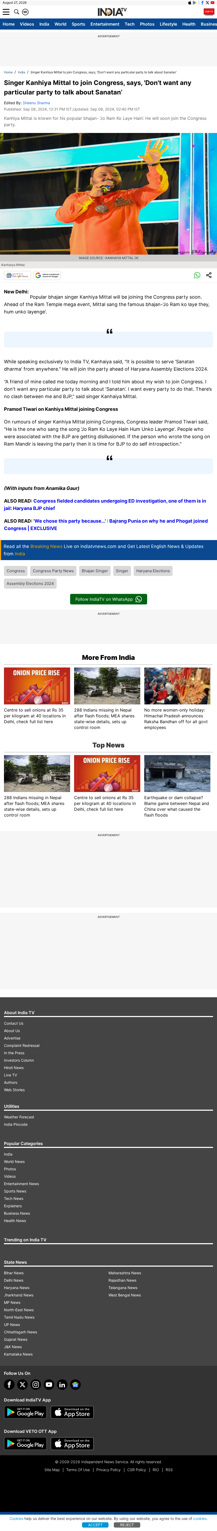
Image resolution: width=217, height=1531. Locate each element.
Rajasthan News (122, 1280)
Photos (147, 24)
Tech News (13, 1198)
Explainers (13, 1206)
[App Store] (72, 1412)
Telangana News (122, 1287)
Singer (122, 570)
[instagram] (35, 1384)
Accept (95, 1525)
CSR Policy (136, 1469)
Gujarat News (15, 1339)
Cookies (16, 1518)
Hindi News (14, 1067)
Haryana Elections (153, 570)
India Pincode (16, 1124)
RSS (169, 1469)
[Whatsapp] (197, 275)
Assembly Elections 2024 (30, 583)
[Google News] (17, 275)
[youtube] (49, 1384)
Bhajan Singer (95, 570)
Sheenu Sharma (36, 103)
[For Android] (25, 1443)
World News (14, 1161)
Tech (130, 24)
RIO (156, 1469)
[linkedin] (62, 1384)
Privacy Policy (108, 1469)
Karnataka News (18, 1354)
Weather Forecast (19, 1117)
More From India (108, 657)
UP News (12, 1324)
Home (9, 24)
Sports (78, 24)
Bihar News (14, 1273)
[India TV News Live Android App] (25, 1412)
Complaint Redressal (21, 1045)
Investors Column (19, 1060)
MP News (12, 1302)
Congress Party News (53, 570)
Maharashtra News (124, 1273)
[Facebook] (9, 1384)
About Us (12, 1030)
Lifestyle (168, 24)
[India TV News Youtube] (212, 2)
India (44, 24)
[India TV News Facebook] (202, 2)
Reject (127, 1525)
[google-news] (75, 1384)
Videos (27, 24)
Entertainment (105, 24)
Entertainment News (21, 1183)
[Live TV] (209, 11)
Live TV (10, 1075)
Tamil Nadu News (19, 1317)
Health (189, 24)
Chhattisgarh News (20, 1332)
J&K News (13, 1346)
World (60, 24)
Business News (17, 1213)
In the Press (14, 1053)
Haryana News (16, 1287)
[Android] (195, 2)
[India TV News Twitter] (207, 2)
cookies (199, 1518)
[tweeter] (22, 1384)
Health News (15, 1220)
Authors (10, 1082)
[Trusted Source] (47, 275)
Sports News (15, 1191)
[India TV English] (112, 12)
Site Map (52, 1469)
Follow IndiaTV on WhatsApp (104, 599)
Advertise (12, 1038)
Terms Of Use (78, 1469)
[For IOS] (72, 1443)
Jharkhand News (18, 1295)
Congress (16, 570)
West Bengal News (124, 1295)
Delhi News (13, 1280)
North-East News (19, 1310)
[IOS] (190, 2)
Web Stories (14, 1090)
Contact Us (13, 1023)
